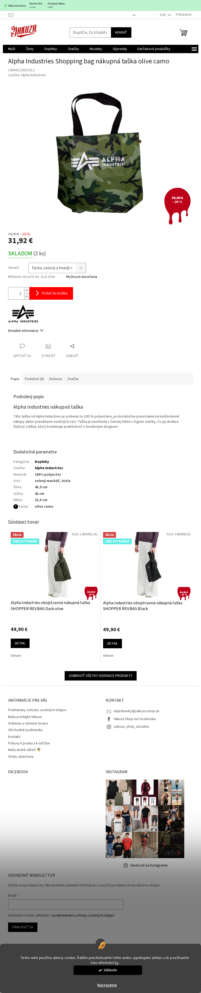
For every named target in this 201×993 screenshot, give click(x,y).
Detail (20, 643)
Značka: (27, 75)
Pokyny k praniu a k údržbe (29, 743)
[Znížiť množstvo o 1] (26, 296)
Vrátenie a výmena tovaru (28, 723)
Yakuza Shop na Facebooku (135, 719)
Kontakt (14, 736)
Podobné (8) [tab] (34, 379)
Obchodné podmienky (25, 730)
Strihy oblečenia (21, 756)
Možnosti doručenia (81, 277)
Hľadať (121, 32)
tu (116, 962)
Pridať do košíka (55, 293)
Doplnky (42, 461)
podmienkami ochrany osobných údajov (84, 915)
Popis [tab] (15, 379)
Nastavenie (107, 985)
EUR (163, 15)
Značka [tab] (73, 379)
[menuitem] (11, 49)
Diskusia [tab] (55, 379)
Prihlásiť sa (22, 927)
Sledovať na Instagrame (149, 865)
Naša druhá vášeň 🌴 (24, 750)
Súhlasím (110, 970)
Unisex (16, 655)
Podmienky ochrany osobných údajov (37, 710)
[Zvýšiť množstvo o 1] (26, 290)
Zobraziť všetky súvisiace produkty (100, 675)
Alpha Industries (49, 468)
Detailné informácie (23, 330)
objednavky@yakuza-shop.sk (136, 711)
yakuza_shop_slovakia (131, 726)
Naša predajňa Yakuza (25, 717)
